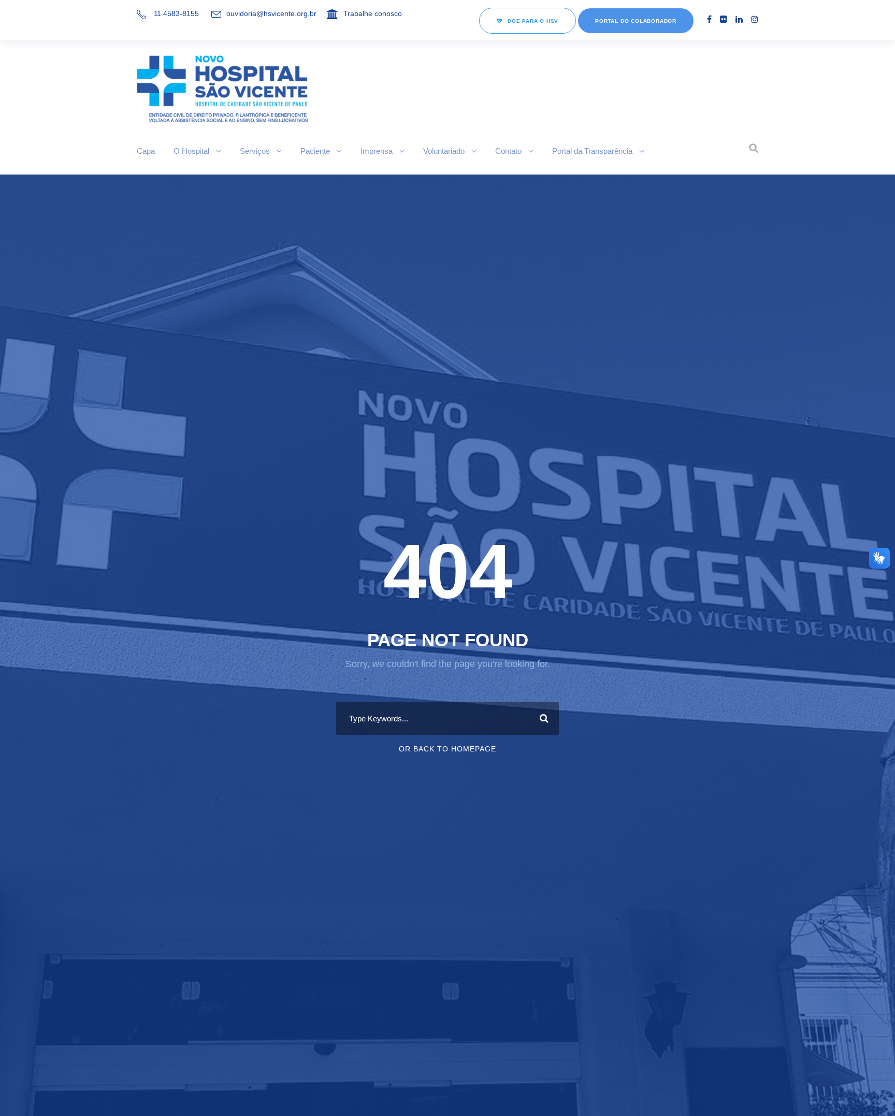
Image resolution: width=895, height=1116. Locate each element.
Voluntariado (444, 151)
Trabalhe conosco (372, 13)
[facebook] (709, 19)
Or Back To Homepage (447, 749)
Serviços (255, 151)
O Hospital (191, 151)
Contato (508, 151)
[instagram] (754, 19)
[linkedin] (739, 19)
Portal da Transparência (592, 151)
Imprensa (376, 151)
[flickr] (723, 19)
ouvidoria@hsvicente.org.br (271, 13)
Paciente (315, 151)
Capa (146, 151)
